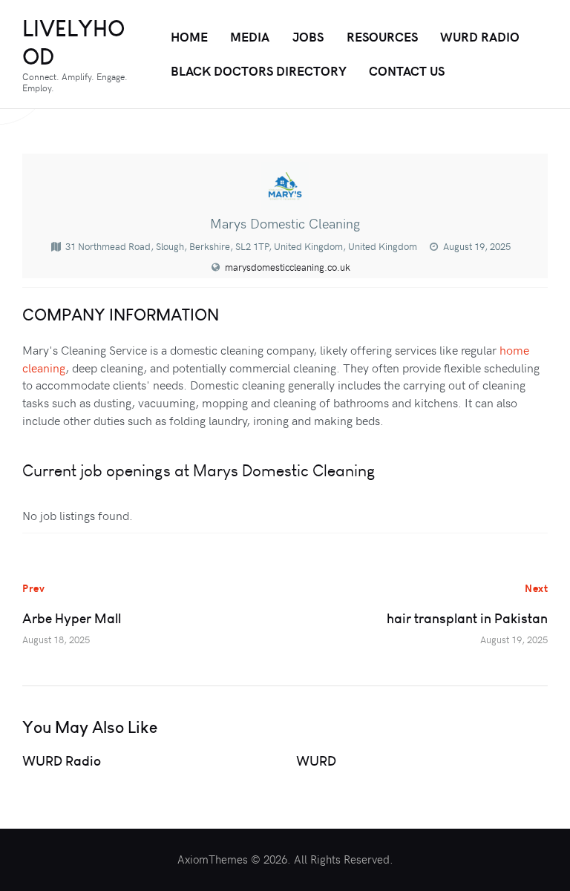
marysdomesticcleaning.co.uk (287, 267)
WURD (316, 760)
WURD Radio (61, 760)
